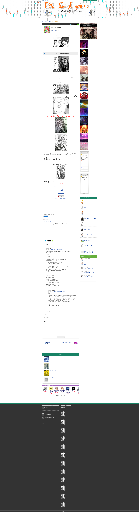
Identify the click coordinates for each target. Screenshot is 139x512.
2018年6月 (63, 460)
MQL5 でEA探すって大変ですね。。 (89, 246)
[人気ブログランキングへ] (45, 220)
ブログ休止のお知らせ (46, 407)
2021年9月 (63, 415)
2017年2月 (63, 478)
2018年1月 (63, 465)
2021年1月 (63, 424)
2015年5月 (63, 502)
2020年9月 (63, 429)
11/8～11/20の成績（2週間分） (47, 414)
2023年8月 (63, 407)
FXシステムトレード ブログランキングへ (61, 198)
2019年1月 (63, 452)
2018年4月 (63, 462)
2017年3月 (63, 477)
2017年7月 (63, 472)
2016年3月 (63, 490)
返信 (61, 249)
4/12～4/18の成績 (56, 27)
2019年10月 (63, 441)
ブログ (53, 30)
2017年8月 (63, 471)
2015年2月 (63, 505)
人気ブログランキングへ (47, 221)
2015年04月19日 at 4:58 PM (57, 291)
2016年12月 (63, 480)
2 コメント (58, 30)
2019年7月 (63, 445)
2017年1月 (63, 479)
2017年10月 (63, 469)
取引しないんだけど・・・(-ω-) (90, 218)
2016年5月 (63, 488)
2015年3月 (63, 504)
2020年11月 (63, 427)
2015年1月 (63, 506)
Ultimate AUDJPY (87, 240)
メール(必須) (46, 317)
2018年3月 (63, 463)
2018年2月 (63, 464)
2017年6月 (63, 473)
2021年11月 (63, 413)
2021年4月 (63, 421)
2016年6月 (63, 487)
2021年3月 (63, 422)
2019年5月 (63, 447)
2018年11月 (63, 454)
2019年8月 (63, 444)
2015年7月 (63, 499)
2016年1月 (63, 493)
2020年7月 (63, 431)
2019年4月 (63, 448)
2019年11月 (63, 440)
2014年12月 (63, 507)
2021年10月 (63, 414)
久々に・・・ (86, 212)
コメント (45, 324)
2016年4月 (63, 489)
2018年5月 (63, 461)
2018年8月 (63, 457)
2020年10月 (63, 428)
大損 (55, 30)
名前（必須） (46, 314)
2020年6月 (63, 432)
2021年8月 (63, 416)
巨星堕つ (85, 207)
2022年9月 (63, 411)
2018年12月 (63, 453)
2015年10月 (63, 496)
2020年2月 (63, 437)
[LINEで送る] (78, 24)
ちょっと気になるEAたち (88, 234)
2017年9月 (63, 470)
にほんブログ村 (61, 193)
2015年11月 (63, 495)
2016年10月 (63, 482)
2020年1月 (63, 438)
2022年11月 (63, 408)
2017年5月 (63, 474)
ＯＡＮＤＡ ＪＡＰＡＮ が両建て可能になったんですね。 (90, 252)
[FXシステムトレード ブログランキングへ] (61, 196)
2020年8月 (63, 430)
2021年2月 (63, 423)
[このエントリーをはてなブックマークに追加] (70, 24)
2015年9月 (63, 497)
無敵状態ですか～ (87, 229)
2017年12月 (63, 466)
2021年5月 (63, 420)
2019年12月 (63, 439)
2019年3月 (63, 449)
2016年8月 (63, 485)
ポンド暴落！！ (87, 223)
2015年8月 (63, 498)
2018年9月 (63, 456)
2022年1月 (63, 412)
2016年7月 (63, 486)
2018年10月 (63, 455)
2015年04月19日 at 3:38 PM (55, 249)
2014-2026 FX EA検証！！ (69, 511)
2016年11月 (63, 481)
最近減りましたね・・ (88, 201)
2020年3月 (63, 436)
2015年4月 (63, 503)
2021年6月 (63, 419)
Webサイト (46, 321)
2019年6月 (63, 446)
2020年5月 (63, 433)
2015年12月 (63, 494)
